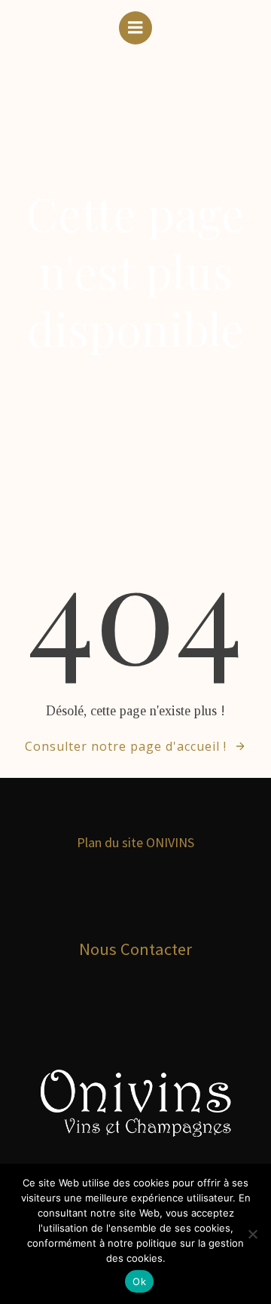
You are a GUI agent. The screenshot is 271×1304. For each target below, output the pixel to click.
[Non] (252, 1233)
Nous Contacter (135, 949)
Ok (139, 1281)
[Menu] (135, 27)
